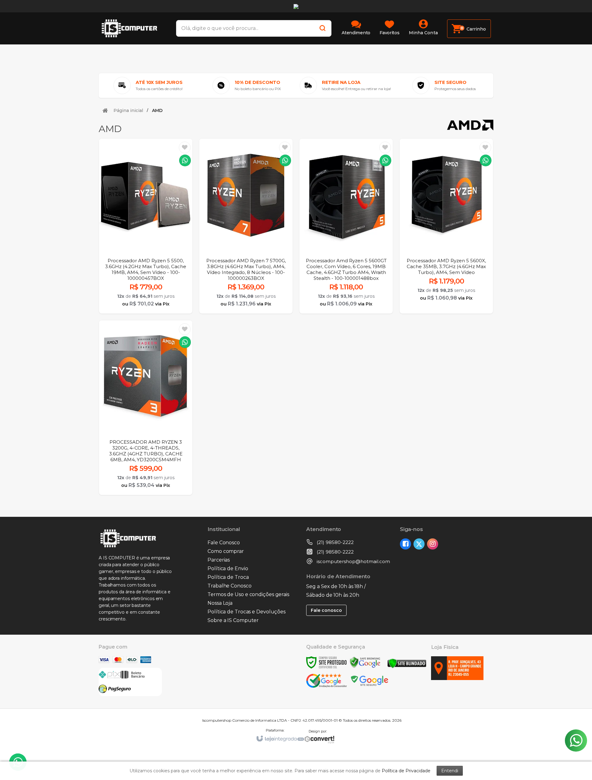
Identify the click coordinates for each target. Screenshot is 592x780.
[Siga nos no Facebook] (406, 544)
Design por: (318, 731)
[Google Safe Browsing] (365, 662)
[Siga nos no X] (420, 544)
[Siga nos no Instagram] (434, 544)
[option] (148, 85)
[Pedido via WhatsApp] (185, 160)
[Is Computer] (132, 28)
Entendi (449, 771)
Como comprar (226, 551)
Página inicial (128, 110)
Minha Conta (423, 32)
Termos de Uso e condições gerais (248, 594)
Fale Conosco (224, 543)
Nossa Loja (220, 603)
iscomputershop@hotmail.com (353, 561)
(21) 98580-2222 (335, 542)
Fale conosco (326, 610)
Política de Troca (228, 577)
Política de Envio (228, 568)
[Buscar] (320, 28)
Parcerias (219, 560)
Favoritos (389, 32)
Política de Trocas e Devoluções (247, 612)
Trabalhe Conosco (229, 586)
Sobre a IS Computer (233, 620)
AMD (157, 110)
